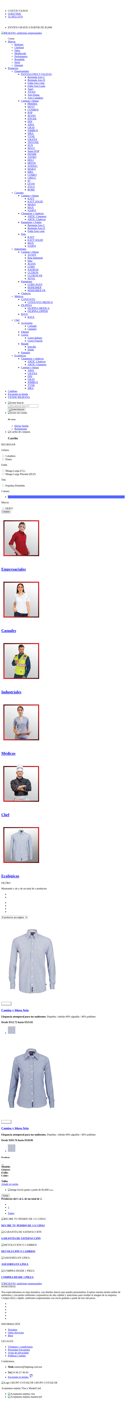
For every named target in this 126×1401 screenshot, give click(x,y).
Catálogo (12, 391)
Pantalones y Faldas (31, 222)
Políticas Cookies (17, 1355)
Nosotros (12, 1329)
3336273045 (14, 13)
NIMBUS (33, 130)
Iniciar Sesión (21, 425)
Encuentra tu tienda (18, 394)
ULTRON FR (35, 275)
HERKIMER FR (36, 290)
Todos (11, 1213)
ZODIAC (33, 166)
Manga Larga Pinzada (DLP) (20, 474)
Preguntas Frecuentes (19, 1349)
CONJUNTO (28, 299)
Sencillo (32, 346)
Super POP (33, 151)
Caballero (10, 456)
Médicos (18, 296)
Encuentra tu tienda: (18, 1377)
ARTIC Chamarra (37, 216)
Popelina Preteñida (15, 485)
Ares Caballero (35, 97)
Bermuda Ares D (36, 80)
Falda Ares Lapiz (36, 86)
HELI (31, 160)
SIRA (31, 133)
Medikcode (20, 53)
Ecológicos (20, 355)
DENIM (32, 154)
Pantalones (26, 281)
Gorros (24, 334)
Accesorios (26, 323)
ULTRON (33, 272)
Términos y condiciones (20, 1346)
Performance (21, 56)
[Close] (2, 1164)
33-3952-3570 (15, 16)
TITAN (31, 92)
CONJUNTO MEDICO (40, 302)
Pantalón (25, 352)
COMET (32, 174)
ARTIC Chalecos (37, 219)
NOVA (31, 278)
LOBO (31, 266)
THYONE (33, 142)
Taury (31, 89)
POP (30, 112)
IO (29, 180)
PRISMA (32, 103)
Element (18, 65)
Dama (8, 459)
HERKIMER (35, 287)
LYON (31, 183)
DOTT (31, 106)
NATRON (33, 269)
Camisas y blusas (30, 100)
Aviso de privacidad (18, 1352)
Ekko (17, 50)
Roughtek (19, 59)
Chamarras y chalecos (32, 213)
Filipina (25, 331)
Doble (31, 349)
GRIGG (32, 177)
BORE (31, 189)
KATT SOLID (35, 201)
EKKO (9, 508)
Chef (17, 320)
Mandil (24, 343)
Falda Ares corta (36, 83)
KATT (31, 198)
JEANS (32, 115)
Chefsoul (19, 47)
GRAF (31, 127)
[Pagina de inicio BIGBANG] (21, 1283)
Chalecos (26, 293)
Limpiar (6, 511)
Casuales (19, 192)
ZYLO (31, 186)
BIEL (30, 172)
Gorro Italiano (35, 337)
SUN (30, 145)
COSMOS (33, 109)
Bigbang (18, 44)
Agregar (6, 1003)
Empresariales (21, 71)
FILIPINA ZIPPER (38, 311)
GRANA (32, 139)
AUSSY (32, 254)
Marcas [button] (11, 41)
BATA (24, 314)
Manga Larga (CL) (15, 470)
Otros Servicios (16, 1332)
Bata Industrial (35, 257)
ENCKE (32, 118)
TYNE (31, 136)
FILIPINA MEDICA (39, 308)
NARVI (32, 210)
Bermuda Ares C (36, 77)
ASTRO (32, 157)
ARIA (31, 124)
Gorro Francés (35, 340)
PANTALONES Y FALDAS (36, 74)
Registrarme (20, 428)
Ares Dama (33, 94)
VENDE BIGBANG (19, 397)
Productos (13, 68)
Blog (10, 1335)
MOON (32, 163)
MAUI (31, 148)
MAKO (32, 169)
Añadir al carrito (9, 1184)
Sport (17, 62)
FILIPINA (26, 305)
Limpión (32, 329)
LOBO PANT (35, 284)
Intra (30, 260)
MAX (31, 207)
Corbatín (32, 326)
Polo (23, 234)
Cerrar (5, 1195)
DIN (30, 121)
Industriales (20, 249)
